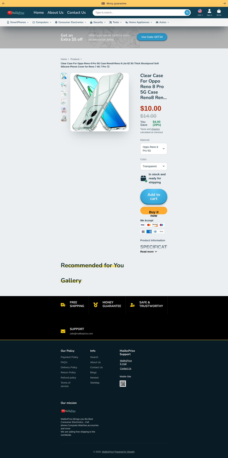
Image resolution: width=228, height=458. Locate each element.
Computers (42, 22)
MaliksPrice (108, 452)
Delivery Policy (69, 367)
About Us (55, 12)
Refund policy (68, 377)
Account (209, 12)
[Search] (187, 12)
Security (98, 22)
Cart (219, 12)
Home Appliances (139, 22)
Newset (94, 377)
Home (39, 12)
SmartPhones (18, 22)
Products (75, 59)
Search (94, 357)
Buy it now (154, 212)
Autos (162, 22)
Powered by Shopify (124, 452)
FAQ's (64, 362)
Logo (18, 12)
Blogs (93, 372)
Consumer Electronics (70, 22)
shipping (155, 129)
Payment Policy (69, 357)
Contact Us (76, 12)
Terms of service (65, 384)
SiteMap (94, 382)
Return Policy (68, 372)
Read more (147, 251)
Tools (116, 22)
